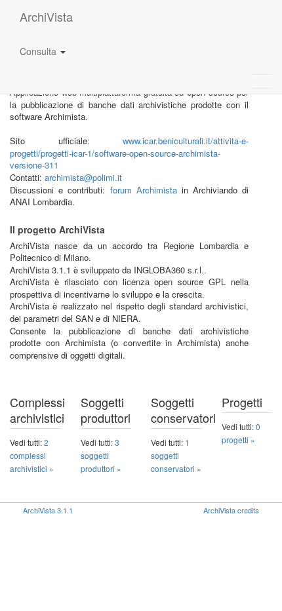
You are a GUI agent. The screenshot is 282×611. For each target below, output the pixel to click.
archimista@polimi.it (83, 177)
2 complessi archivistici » (32, 455)
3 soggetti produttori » (101, 455)
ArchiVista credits (231, 510)
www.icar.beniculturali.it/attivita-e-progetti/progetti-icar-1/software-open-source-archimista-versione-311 (129, 152)
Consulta (39, 51)
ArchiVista (46, 16)
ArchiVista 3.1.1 (48, 510)
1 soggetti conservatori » (176, 455)
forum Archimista (143, 190)
